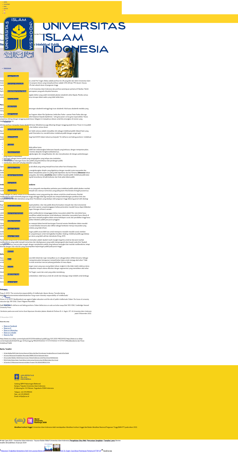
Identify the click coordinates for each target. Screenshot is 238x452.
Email (5, 6)
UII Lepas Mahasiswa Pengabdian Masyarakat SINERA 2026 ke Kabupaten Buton (26, 355)
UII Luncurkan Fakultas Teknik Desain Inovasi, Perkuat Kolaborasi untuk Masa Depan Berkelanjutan (31, 358)
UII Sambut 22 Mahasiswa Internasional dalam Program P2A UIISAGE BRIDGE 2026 (27, 362)
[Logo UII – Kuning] (62, 59)
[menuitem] (63, 2)
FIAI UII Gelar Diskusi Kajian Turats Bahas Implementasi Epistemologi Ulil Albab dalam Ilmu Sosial (31, 360)
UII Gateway (7, 4)
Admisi (5, 2)
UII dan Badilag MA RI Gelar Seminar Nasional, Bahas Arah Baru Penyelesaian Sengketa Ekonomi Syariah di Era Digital (36, 353)
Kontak (6, 8)
